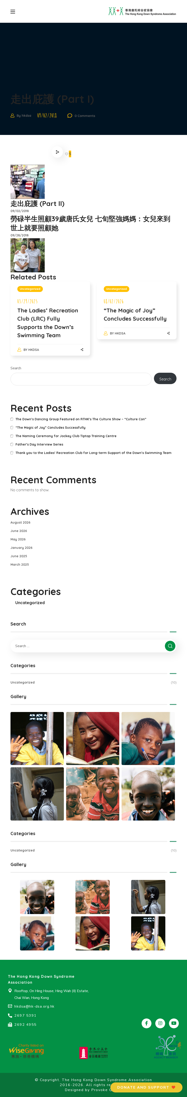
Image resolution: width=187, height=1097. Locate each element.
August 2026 (20, 522)
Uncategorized (30, 289)
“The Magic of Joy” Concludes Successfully (51, 428)
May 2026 (18, 539)
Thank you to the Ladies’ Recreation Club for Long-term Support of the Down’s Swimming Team (93, 453)
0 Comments (85, 116)
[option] (50, 323)
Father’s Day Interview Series (39, 444)
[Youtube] (174, 1023)
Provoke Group (106, 1089)
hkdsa (26, 116)
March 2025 (19, 564)
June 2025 (18, 556)
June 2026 (18, 531)
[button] (146, 1087)
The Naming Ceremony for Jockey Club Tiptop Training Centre (66, 436)
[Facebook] (146, 1023)
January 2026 (21, 548)
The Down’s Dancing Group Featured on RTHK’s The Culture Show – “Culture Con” (81, 419)
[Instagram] (160, 1023)
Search (15, 368)
